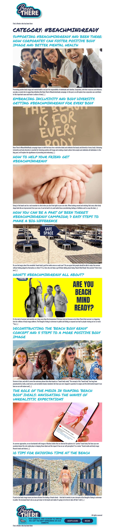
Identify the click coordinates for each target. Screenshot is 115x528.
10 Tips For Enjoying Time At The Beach (51, 452)
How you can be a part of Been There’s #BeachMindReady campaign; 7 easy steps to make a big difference (56, 216)
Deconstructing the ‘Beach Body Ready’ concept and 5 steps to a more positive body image (56, 332)
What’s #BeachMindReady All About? (48, 274)
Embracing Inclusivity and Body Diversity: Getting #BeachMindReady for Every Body (54, 101)
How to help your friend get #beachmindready (41, 159)
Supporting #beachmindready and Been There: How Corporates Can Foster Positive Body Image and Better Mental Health (57, 41)
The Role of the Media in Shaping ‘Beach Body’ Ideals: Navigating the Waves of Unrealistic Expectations (52, 395)
